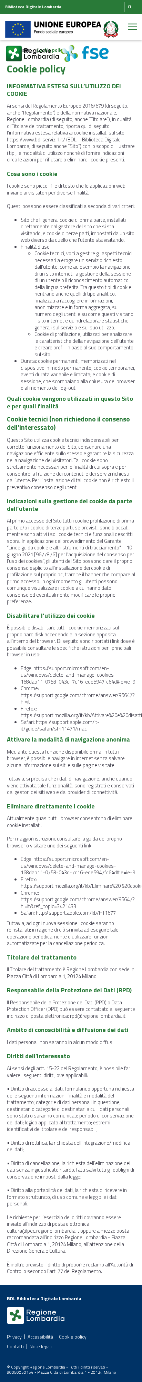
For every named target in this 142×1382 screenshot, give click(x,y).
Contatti (15, 1346)
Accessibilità (40, 1336)
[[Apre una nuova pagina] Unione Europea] (53, 25)
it (130, 6)
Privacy (14, 1336)
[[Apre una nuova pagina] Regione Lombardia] (33, 49)
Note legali (41, 1346)
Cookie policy (73, 1336)
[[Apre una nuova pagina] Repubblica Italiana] (111, 25)
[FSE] (85, 49)
